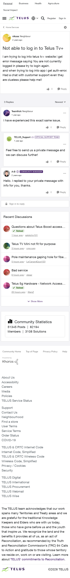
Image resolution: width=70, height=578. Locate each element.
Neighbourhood (12, 417)
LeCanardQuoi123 (35, 261)
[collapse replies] (35, 108)
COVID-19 (9, 440)
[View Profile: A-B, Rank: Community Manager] (6, 173)
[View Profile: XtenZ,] (6, 285)
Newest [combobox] (60, 102)
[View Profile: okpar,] (6, 272)
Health (38, 3)
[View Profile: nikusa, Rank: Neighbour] (7, 38)
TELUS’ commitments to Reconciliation (37, 559)
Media (6, 391)
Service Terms (11, 431)
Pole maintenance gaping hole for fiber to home (38, 257)
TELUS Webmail (13, 491)
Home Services (12, 27)
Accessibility (10, 382)
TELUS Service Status (17, 400)
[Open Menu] (65, 27)
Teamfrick (16, 111)
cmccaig (30, 248)
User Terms (9, 426)
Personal (7, 3)
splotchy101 (31, 235)
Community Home (11, 351)
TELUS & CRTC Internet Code (22, 447)
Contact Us (9, 412)
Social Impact (10, 10)
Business (23, 3)
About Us (8, 377)
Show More (37, 301)
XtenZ (31, 292)
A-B (13, 171)
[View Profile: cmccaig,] (6, 246)
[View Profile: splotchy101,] (6, 229)
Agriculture (53, 3)
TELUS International (15, 482)
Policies (7, 396)
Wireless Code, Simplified (19, 461)
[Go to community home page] (19, 18)
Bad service (20, 270)
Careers (7, 386)
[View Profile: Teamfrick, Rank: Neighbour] (6, 113)
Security (7, 470)
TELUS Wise (10, 496)
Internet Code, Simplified (18, 452)
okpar (29, 274)
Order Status (10, 435)
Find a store (10, 421)
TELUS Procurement (16, 486)
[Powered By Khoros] (35, 361)
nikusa (15, 36)
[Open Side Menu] (4, 18)
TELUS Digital (11, 477)
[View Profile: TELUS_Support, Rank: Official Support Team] (9, 139)
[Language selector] (35, 18)
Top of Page (32, 351)
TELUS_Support (22, 137)
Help (64, 351)
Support (7, 407)
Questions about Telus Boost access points (37, 227)
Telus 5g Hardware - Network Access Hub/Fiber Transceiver (37, 284)
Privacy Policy (50, 351)
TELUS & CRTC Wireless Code (23, 456)
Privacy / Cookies (14, 465)
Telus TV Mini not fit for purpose (34, 244)
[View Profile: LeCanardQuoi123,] (6, 259)
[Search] (43, 18)
